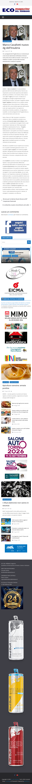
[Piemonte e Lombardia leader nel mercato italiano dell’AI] (6, 530)
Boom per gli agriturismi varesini (20, 403)
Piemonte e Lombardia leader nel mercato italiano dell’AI (20, 529)
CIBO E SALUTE (5, 382)
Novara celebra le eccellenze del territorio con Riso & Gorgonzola (20, 411)
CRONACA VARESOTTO (7, 41)
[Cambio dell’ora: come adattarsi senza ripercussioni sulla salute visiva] (6, 421)
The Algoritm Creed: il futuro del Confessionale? (20, 537)
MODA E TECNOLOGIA (7, 255)
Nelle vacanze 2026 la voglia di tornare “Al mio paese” (19, 520)
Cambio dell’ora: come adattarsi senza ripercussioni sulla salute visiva (20, 420)
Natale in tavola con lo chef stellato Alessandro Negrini (21, 429)
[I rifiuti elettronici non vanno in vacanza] (16, 247)
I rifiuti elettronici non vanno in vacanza (13, 258)
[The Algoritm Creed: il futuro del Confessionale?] (6, 538)
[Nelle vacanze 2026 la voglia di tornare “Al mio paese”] (6, 522)
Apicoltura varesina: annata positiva (14, 386)
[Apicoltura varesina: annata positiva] (16, 372)
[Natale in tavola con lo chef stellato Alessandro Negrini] (6, 430)
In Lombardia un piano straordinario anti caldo (16, 205)
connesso (10, 214)
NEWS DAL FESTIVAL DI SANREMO (13, 299)
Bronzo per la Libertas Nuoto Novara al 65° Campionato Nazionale (15, 200)
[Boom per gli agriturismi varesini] (6, 404)
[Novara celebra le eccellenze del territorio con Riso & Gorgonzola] (6, 412)
